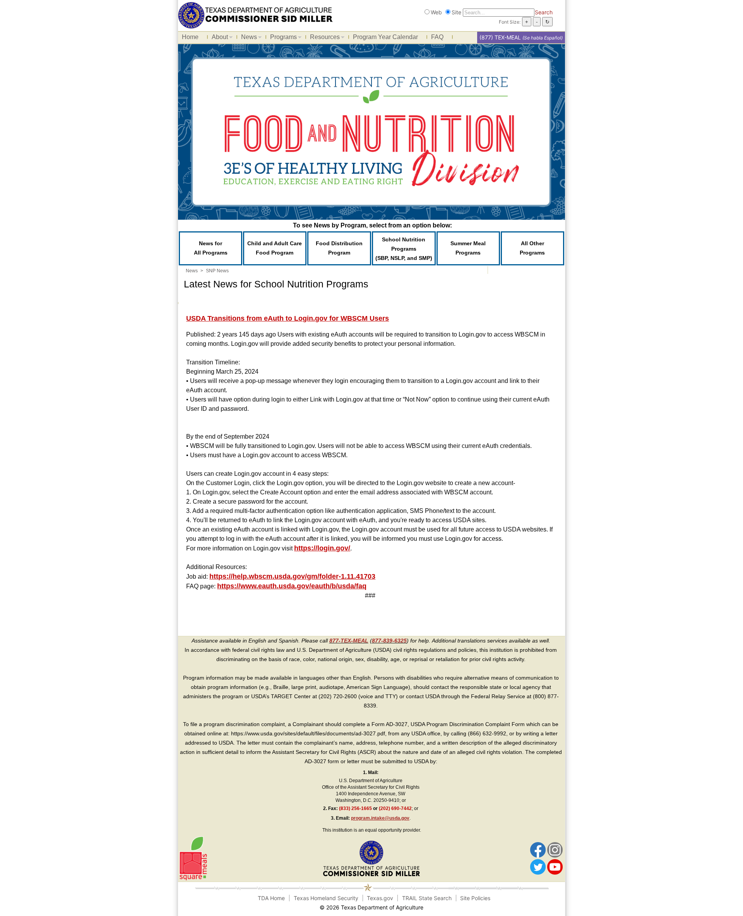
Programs (281, 38)
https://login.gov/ (322, 548)
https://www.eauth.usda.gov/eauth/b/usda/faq (291, 586)
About (218, 38)
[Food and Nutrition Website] (255, 14)
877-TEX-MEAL (348, 640)
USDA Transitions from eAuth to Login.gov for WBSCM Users (287, 318)
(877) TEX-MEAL (500, 37)
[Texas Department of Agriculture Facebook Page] (538, 849)
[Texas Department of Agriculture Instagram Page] (555, 849)
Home (190, 37)
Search (544, 12)
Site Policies (475, 898)
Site (456, 12)
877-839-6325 (389, 640)
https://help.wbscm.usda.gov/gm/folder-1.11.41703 (292, 576)
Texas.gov (380, 898)
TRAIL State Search (427, 898)
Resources (323, 38)
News (247, 38)
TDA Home (271, 898)
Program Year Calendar (385, 37)
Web (436, 12)
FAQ (437, 37)
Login (464, 907)
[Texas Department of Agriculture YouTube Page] (555, 866)
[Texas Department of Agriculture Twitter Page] (538, 866)
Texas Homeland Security (326, 898)
